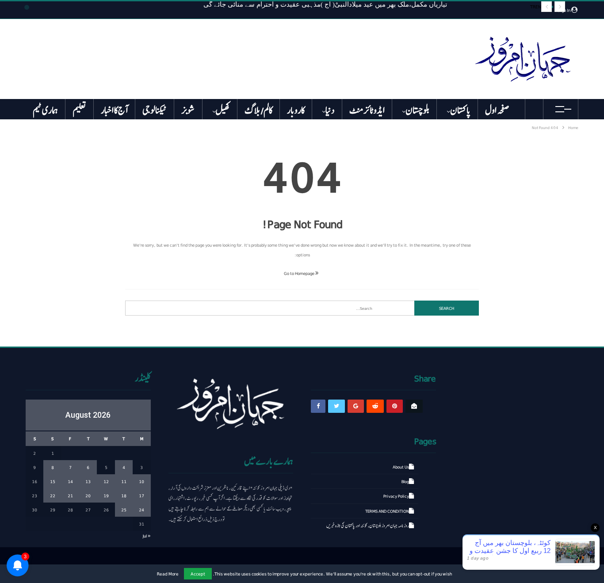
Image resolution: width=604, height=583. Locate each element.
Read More (168, 574)
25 (123, 510)
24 (141, 510)
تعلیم (79, 110)
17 (141, 495)
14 (70, 481)
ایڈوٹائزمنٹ (367, 110)
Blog (405, 481)
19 (106, 495)
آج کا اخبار (114, 110)
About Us (401, 467)
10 (141, 481)
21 (70, 495)
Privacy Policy (396, 496)
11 (123, 481)
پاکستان (460, 110)
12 (106, 481)
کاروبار (296, 110)
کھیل (223, 110)
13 (88, 481)
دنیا (330, 110)
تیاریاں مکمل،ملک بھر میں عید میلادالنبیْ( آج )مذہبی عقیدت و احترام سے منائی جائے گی (325, 4)
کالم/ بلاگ (258, 110)
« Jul (147, 536)
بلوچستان (417, 110)
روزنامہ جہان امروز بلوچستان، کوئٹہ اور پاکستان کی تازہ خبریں (367, 526)
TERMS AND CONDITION (387, 511)
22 (52, 495)
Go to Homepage (299, 273)
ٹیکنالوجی (154, 110)
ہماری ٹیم (45, 110)
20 (88, 495)
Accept (198, 573)
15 (52, 481)
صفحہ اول (497, 110)
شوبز (188, 110)
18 (123, 495)
